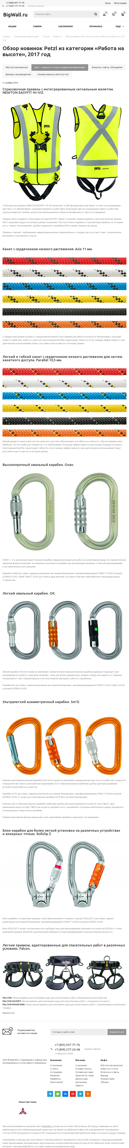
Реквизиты (55, 1079)
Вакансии (54, 1075)
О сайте (54, 1069)
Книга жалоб (56, 1082)
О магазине (81, 1065)
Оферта (79, 1085)
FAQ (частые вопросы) (112, 1065)
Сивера (37, 26)
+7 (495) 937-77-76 (15, 3)
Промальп (95, 26)
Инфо (104, 1060)
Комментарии (107, 1079)
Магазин (80, 1060)
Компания (55, 1060)
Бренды (104, 1075)
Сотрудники (56, 1072)
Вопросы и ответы (110, 1072)
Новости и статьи (109, 1069)
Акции (12, 26)
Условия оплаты (83, 1069)
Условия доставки (84, 1072)
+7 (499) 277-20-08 (15, 6)
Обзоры (105, 1082)
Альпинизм (65, 26)
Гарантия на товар (84, 1075)
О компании (56, 1065)
